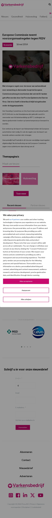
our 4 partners (14, 219)
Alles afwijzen (26, 299)
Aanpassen (26, 290)
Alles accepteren (26, 281)
